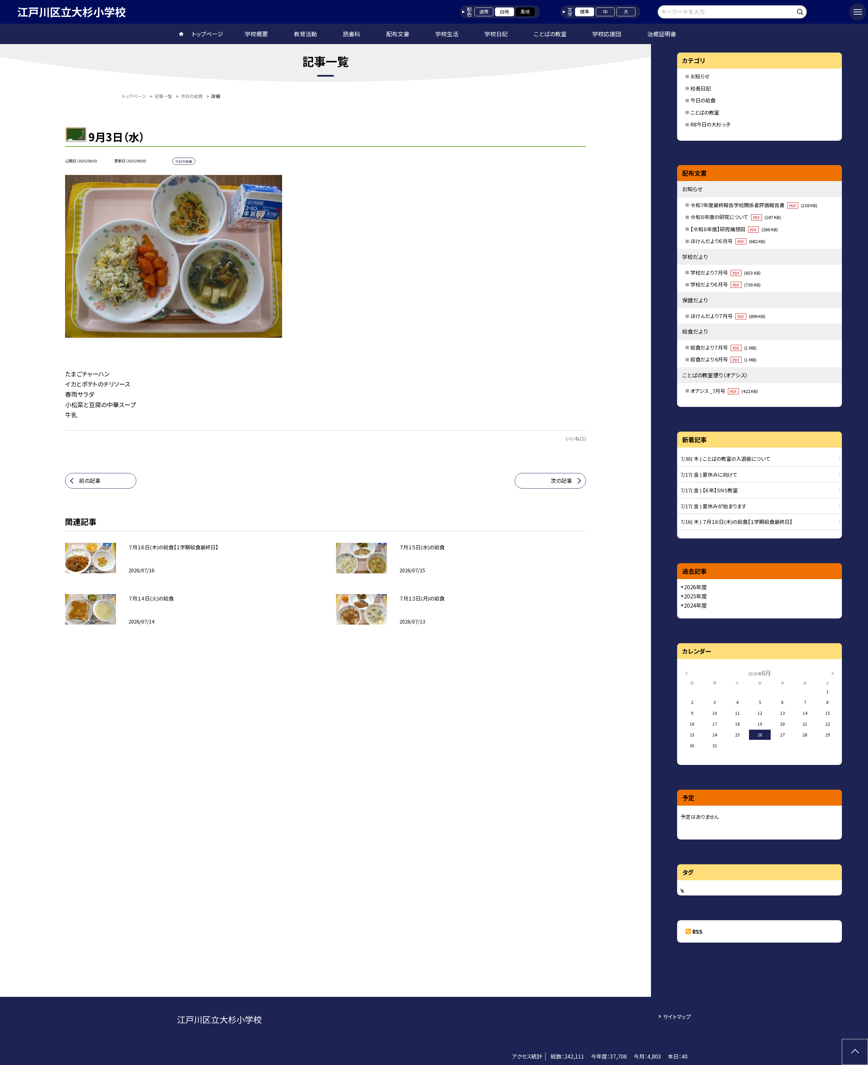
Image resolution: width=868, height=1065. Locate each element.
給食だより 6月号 (723, 359)
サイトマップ (677, 1016)
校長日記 (700, 88)
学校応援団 (606, 33)
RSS (697, 931)
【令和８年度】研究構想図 (734, 229)
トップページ (207, 33)
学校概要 (256, 33)
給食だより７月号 (723, 347)
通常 (484, 11)
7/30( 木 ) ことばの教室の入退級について (725, 458)
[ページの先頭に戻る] (855, 1052)
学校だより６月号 (725, 284)
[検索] (801, 11)
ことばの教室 (550, 33)
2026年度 (695, 587)
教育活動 (305, 33)
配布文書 (397, 33)
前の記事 (89, 480)
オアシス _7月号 (724, 390)
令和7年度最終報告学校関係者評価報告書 (753, 205)
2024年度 (695, 605)
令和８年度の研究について (735, 216)
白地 (504, 11)
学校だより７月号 (725, 272)
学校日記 (496, 33)
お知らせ (699, 76)
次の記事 (561, 480)
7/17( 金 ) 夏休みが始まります (713, 506)
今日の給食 (702, 100)
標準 (584, 11)
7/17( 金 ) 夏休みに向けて (708, 474)
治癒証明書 (661, 33)
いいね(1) (576, 438)
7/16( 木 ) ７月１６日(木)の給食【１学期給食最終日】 (736, 521)
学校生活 (446, 33)
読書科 (351, 33)
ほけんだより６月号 (727, 240)
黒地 (525, 11)
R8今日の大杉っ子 (710, 124)
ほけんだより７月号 (727, 315)
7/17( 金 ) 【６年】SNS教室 (709, 490)
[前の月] (686, 672)
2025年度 (695, 596)
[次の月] (832, 672)
